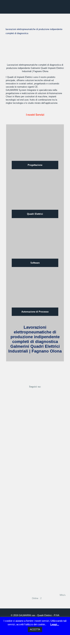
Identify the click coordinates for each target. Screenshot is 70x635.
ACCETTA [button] (35, 629)
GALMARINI (25, 615)
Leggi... (54, 624)
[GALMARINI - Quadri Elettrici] (35, 7)
